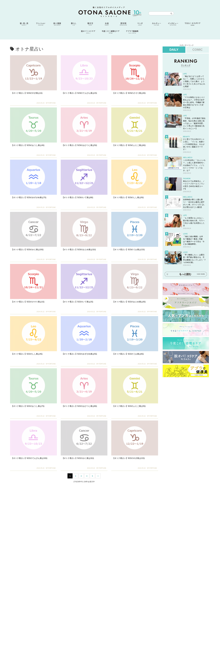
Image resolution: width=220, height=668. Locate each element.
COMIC (197, 49)
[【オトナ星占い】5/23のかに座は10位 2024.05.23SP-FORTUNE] (33, 229)
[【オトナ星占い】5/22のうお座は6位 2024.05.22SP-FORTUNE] (134, 333)
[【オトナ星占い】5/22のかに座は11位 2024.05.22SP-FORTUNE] (84, 438)
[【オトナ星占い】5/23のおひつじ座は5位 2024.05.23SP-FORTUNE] (84, 125)
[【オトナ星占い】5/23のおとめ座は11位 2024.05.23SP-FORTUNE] (84, 229)
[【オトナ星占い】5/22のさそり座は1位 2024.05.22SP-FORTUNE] (33, 281)
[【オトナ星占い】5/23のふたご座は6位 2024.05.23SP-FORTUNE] (134, 125)
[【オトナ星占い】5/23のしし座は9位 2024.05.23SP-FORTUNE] (134, 177)
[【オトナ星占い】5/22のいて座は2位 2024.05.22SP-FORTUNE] (84, 281)
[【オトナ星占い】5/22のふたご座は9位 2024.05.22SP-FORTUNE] (134, 385)
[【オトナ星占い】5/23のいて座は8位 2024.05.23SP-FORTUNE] (84, 177)
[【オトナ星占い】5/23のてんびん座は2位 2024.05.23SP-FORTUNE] (84, 72)
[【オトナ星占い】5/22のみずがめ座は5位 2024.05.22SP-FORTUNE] (84, 333)
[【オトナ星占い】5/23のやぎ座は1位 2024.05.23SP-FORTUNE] (33, 72)
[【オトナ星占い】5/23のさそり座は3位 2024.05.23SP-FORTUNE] (134, 72)
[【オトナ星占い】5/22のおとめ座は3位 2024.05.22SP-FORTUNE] (134, 281)
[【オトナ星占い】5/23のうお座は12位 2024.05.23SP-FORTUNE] (134, 229)
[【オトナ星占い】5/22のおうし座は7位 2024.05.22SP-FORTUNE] (33, 385)
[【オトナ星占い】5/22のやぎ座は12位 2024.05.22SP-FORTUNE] (134, 438)
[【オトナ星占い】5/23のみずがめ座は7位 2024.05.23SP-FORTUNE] (33, 177)
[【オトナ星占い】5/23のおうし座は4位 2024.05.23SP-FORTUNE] (33, 125)
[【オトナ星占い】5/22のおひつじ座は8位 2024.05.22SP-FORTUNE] (84, 385)
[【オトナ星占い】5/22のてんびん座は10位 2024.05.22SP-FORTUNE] (33, 438)
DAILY (173, 49)
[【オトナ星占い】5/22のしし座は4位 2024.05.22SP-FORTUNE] (33, 333)
